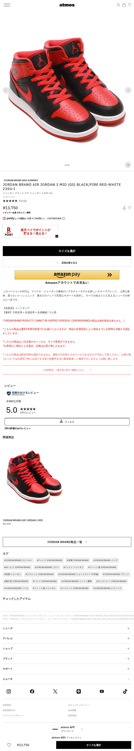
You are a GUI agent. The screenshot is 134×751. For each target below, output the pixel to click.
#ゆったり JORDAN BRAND (17, 567)
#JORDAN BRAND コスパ (47, 567)
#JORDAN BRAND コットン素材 (76, 581)
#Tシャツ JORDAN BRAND (49, 560)
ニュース (8, 678)
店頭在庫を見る (69, 262)
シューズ (54, 615)
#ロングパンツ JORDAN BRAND (111, 581)
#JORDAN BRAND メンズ (105, 560)
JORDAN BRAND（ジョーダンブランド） (28, 615)
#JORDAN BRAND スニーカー (18, 560)
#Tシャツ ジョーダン (74, 567)
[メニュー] (7, 5)
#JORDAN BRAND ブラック (116, 574)
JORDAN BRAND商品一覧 (64, 542)
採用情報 (72, 715)
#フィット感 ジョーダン (44, 588)
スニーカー (66, 615)
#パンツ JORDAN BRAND (45, 581)
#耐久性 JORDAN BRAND (16, 581)
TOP (5, 615)
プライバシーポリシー (13, 715)
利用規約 (7, 705)
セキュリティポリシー (78, 705)
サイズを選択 (67, 251)
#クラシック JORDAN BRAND (39, 574)
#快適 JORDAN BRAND (78, 560)
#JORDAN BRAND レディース (107, 588)
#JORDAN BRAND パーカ (16, 588)
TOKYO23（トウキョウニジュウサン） (27, 619)
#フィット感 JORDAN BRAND (102, 567)
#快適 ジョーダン (12, 574)
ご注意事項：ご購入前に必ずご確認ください (64, 370)
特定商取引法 (9, 710)
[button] (6, 90)
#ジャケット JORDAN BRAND (74, 588)
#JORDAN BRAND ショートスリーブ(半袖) (78, 574)
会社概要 (72, 710)
